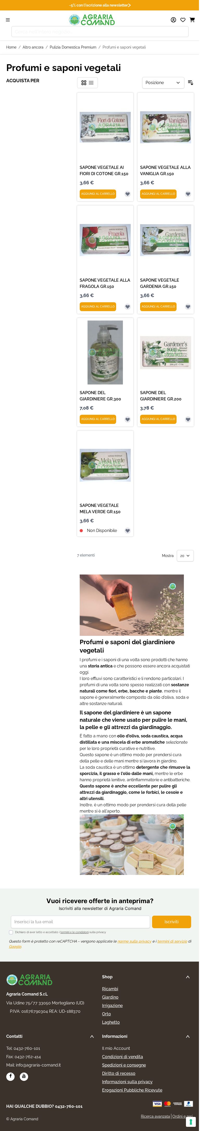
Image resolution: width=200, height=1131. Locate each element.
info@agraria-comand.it (38, 1065)
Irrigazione (112, 1005)
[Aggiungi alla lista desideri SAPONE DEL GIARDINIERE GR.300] (127, 419)
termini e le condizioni (74, 932)
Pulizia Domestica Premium (73, 47)
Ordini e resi (182, 1116)
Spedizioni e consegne (124, 1065)
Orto (106, 1013)
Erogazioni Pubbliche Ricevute (132, 1090)
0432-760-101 (27, 1048)
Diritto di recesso (118, 1073)
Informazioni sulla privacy (127, 1081)
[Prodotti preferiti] (182, 19)
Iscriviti (172, 921)
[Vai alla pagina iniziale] (92, 19)
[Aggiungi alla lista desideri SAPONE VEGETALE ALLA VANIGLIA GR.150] (188, 194)
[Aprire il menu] (7, 20)
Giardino (110, 997)
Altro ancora (33, 47)
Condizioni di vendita (122, 1056)
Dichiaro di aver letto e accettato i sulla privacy (60, 932)
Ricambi (110, 988)
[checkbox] (84, 83)
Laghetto (111, 1022)
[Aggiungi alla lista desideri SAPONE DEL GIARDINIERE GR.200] (188, 419)
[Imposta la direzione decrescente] (191, 83)
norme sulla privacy (134, 941)
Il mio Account (116, 1048)
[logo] (29, 979)
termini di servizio (172, 941)
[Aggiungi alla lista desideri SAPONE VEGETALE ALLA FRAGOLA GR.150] (127, 307)
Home (11, 47)
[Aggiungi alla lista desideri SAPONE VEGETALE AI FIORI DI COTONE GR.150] (127, 194)
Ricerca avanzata (155, 1116)
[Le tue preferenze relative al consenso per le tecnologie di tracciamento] (191, 1122)
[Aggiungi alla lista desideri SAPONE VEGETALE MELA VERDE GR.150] (127, 531)
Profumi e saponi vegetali (124, 47)
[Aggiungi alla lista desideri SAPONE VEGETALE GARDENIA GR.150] (188, 307)
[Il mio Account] (173, 19)
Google (15, 946)
